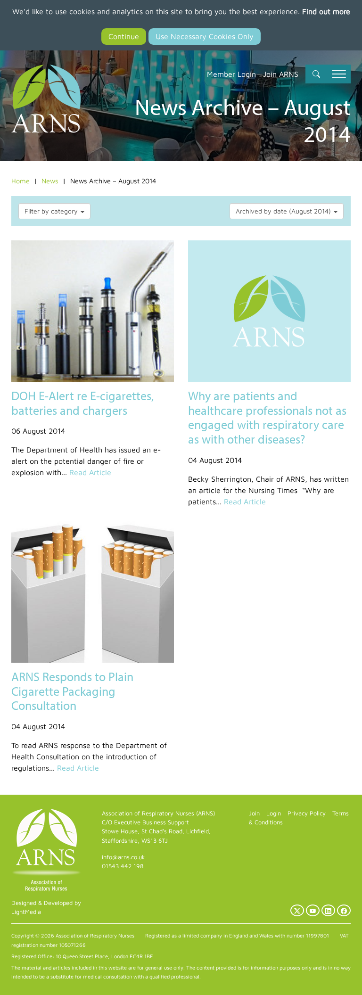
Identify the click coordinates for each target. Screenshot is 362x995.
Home (20, 181)
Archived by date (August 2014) (284, 211)
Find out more (326, 11)
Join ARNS (280, 74)
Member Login (231, 74)
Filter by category (52, 211)
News (49, 181)
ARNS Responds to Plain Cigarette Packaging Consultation (72, 691)
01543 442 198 (122, 866)
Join (254, 813)
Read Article (90, 472)
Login (273, 813)
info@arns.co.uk (123, 857)
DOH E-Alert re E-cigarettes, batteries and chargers (82, 403)
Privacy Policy (307, 813)
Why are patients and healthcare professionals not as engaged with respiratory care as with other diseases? (267, 417)
